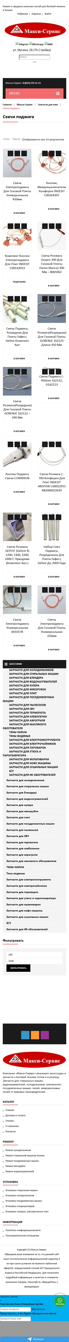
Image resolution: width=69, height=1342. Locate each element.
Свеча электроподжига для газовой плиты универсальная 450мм (17, 191)
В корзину (19, 213)
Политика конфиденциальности (23, 1230)
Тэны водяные (15, 873)
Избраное (22, 14)
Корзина (36, 14)
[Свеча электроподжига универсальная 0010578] (17, 599)
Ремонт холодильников (18, 1150)
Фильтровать (18, 968)
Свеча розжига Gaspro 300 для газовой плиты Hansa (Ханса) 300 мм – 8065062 (51, 264)
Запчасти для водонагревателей (27, 799)
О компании (12, 1126)
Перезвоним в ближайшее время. (22, 1304)
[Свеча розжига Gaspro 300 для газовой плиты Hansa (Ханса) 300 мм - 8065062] (52, 235)
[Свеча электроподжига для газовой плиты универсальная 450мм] (17, 163)
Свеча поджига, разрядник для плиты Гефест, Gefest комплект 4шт (17, 337)
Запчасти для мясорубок (22, 811)
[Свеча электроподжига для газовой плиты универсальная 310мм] (52, 599)
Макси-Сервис (25, 104)
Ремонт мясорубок (15, 1166)
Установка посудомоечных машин (24, 1201)
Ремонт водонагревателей (20, 1171)
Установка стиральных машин (22, 1190)
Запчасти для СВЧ (17, 836)
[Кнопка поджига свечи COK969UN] (17, 454)
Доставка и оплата (16, 1115)
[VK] (25, 1035)
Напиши (38, 1339)
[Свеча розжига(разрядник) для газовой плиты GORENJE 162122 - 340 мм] (17, 381)
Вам (17, 1304)
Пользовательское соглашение (22, 1235)
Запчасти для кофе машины (24, 910)
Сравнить (17, 153)
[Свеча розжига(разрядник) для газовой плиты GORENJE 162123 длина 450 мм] (52, 308)
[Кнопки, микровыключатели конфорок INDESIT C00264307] (52, 163)
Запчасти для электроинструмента (28, 879)
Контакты (11, 1131)
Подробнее (19, 282)
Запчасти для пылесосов (22, 830)
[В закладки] (10, 153)
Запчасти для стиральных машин (27, 786)
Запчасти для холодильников (25, 780)
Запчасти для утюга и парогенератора (31, 898)
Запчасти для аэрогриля (22, 854)
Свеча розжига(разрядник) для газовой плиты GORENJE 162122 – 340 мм (17, 409)
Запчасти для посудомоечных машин (30, 823)
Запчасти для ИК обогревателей (27, 929)
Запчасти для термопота (22, 842)
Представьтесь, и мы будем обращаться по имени (28, 1313)
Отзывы (10, 1121)
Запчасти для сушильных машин (27, 917)
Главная (7, 104)
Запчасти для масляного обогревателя (31, 861)
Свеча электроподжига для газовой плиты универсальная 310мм (52, 628)
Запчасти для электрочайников (26, 885)
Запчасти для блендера (21, 792)
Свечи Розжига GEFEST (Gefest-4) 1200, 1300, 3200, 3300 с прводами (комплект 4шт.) (17, 555)
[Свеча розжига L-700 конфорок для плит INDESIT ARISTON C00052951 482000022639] (52, 454)
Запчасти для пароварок (22, 892)
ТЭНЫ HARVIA (15, 867)
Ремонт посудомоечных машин (22, 1161)
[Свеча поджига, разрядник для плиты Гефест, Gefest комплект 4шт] (17, 308)
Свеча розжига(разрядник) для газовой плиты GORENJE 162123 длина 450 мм (52, 337)
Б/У (8, 923)
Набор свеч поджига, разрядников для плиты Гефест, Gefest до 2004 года (52, 555)
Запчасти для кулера (19, 805)
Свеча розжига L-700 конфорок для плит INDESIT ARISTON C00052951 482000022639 (52, 482)
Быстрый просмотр (24, 153)
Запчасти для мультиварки (23, 904)
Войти (48, 14)
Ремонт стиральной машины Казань (25, 1155)
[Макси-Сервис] (35, 30)
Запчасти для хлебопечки (22, 848)
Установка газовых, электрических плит (27, 1211)
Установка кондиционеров (20, 1206)
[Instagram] (45, 1035)
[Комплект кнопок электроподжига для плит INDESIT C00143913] (17, 235)
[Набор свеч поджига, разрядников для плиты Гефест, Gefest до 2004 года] (52, 526)
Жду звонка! (38, 1309)
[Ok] (35, 1035)
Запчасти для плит (48, 104)
